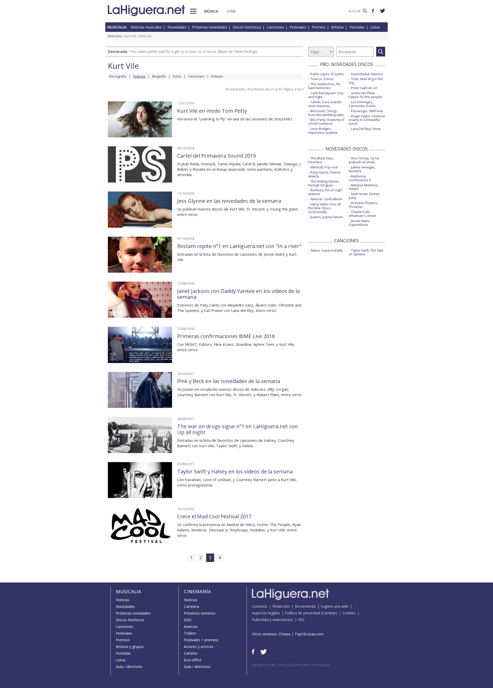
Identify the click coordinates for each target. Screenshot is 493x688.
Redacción (281, 606)
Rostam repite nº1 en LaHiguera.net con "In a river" (239, 246)
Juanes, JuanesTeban (326, 217)
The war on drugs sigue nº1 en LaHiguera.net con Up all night (237, 429)
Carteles (190, 653)
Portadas (357, 27)
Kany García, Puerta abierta (324, 174)
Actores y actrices (198, 646)
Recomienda (305, 606)
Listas (375, 27)
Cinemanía (197, 591)
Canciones (275, 27)
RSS (301, 619)
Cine (231, 11)
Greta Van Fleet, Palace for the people (365, 95)
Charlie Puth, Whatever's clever (362, 213)
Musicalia (114, 36)
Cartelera (191, 606)
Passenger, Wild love (367, 111)
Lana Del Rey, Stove (366, 128)
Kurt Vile (130, 36)
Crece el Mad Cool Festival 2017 (214, 516)
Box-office (192, 659)
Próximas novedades (209, 27)
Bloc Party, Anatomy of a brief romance (326, 121)
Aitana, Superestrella (326, 250)
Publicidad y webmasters (272, 619)
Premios (319, 27)
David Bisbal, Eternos (367, 74)
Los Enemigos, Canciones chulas (362, 104)
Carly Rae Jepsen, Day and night (325, 95)
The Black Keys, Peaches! (321, 160)
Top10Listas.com (309, 634)
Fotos (177, 76)
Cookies (349, 612)
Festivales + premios (201, 639)
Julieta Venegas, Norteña (362, 169)
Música (211, 11)
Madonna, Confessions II (360, 178)
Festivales (298, 27)
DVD (188, 619)
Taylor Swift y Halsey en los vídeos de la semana (235, 471)
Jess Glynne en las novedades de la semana (229, 200)
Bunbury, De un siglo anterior (325, 192)
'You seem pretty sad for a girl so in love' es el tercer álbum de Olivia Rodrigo (193, 51)
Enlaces (217, 76)
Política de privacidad (302, 612)
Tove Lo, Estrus (322, 79)
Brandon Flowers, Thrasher (363, 204)
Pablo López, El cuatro (327, 74)
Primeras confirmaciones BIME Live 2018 (226, 336)
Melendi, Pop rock (324, 167)
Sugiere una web (334, 606)
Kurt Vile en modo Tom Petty (212, 110)
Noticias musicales (146, 27)
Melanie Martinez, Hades (363, 187)
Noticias (122, 599)
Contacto (259, 606)
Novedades (176, 27)
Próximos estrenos (199, 613)
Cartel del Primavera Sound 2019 (216, 155)
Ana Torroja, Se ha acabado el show (364, 160)
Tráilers (190, 633)
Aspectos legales (266, 612)
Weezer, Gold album (326, 199)
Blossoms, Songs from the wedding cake (326, 113)
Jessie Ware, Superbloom (359, 222)
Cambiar (329, 612)
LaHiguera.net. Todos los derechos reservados (290, 664)
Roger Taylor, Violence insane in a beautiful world (367, 120)
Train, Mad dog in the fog (366, 81)
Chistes (285, 634)
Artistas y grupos (130, 646)
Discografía (117, 76)
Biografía (159, 76)
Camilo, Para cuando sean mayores (325, 104)
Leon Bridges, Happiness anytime (323, 130)
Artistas (337, 27)
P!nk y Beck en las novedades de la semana (228, 381)
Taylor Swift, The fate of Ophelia (366, 252)
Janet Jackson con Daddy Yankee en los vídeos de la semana (238, 294)
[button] (193, 11)
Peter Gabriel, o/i (364, 87)
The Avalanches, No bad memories (324, 86)
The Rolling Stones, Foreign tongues (324, 183)
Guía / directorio (129, 666)
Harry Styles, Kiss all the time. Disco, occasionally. (324, 208)
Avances (191, 626)
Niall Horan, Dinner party (364, 196)
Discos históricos (247, 27)
